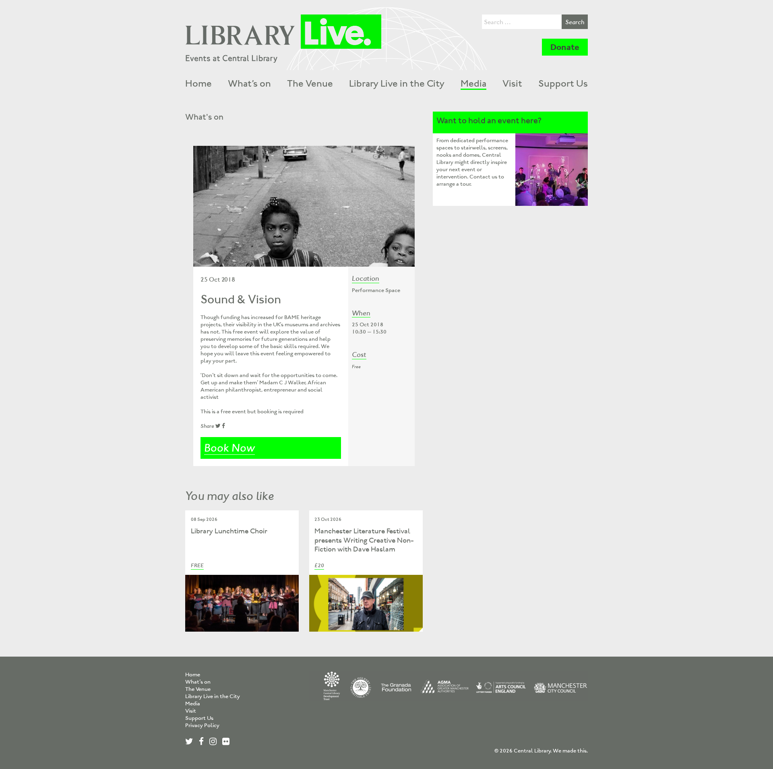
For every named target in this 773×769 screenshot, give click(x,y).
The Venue (310, 83)
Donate (564, 47)
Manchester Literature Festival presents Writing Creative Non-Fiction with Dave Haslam (364, 539)
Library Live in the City (396, 83)
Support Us (563, 83)
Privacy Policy (202, 725)
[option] (304, 206)
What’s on (249, 83)
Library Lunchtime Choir (229, 530)
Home (198, 83)
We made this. (570, 750)
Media (473, 83)
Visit (512, 83)
